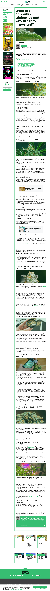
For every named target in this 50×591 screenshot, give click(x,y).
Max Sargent (24, 46)
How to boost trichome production (25, 66)
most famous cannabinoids (24, 243)
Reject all (36, 588)
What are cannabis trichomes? (23, 59)
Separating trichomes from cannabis (25, 65)
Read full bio (24, 525)
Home (16, 42)
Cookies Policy (19, 589)
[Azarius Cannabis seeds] (8, 44)
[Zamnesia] (8, 30)
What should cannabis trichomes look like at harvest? (29, 62)
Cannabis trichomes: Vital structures (25, 67)
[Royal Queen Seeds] (8, 58)
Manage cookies (43, 588)
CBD (4, 14)
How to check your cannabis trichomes (26, 63)
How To (5, 16)
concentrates (31, 447)
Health (5, 20)
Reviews (5, 17)
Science (5, 19)
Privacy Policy (12, 589)
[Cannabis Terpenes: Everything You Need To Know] (22, 189)
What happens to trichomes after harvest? (27, 64)
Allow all (40, 586)
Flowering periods (38, 305)
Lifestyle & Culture (7, 12)
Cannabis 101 (6, 13)
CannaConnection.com (28, 1)
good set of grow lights (33, 496)
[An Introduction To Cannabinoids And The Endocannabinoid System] (22, 229)
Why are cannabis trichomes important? (26, 60)
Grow (4, 10)
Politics (5, 21)
